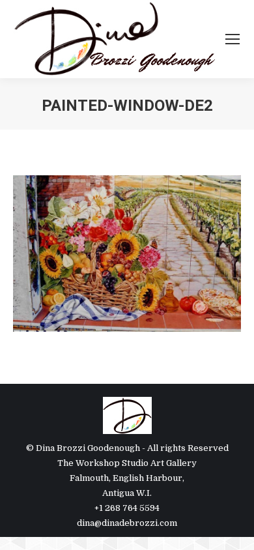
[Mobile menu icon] (232, 39)
